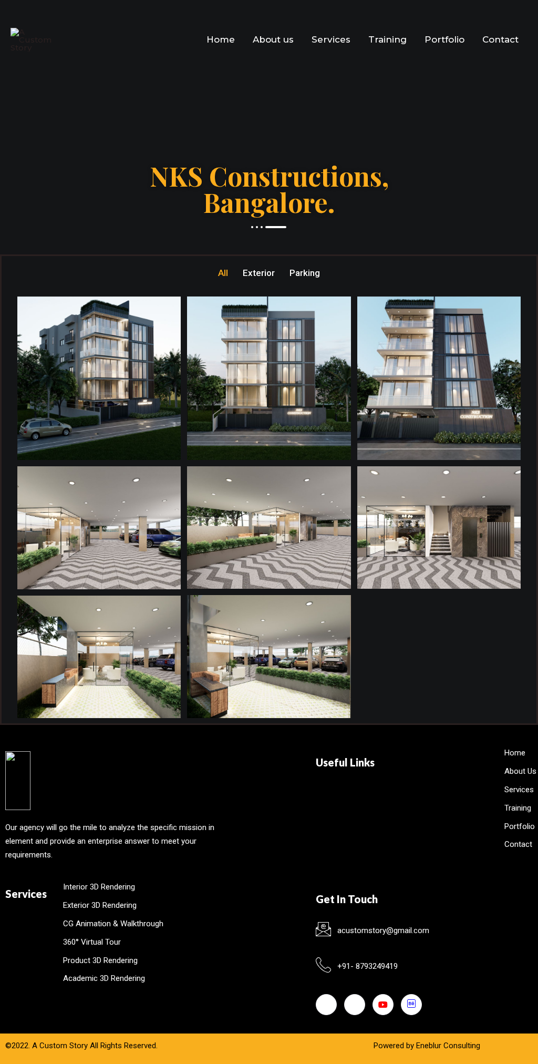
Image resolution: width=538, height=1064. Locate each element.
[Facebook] (326, 1004)
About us (273, 39)
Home (220, 39)
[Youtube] (383, 1004)
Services (331, 39)
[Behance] (411, 1004)
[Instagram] (354, 1004)
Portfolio (444, 39)
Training (387, 39)
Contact (500, 39)
